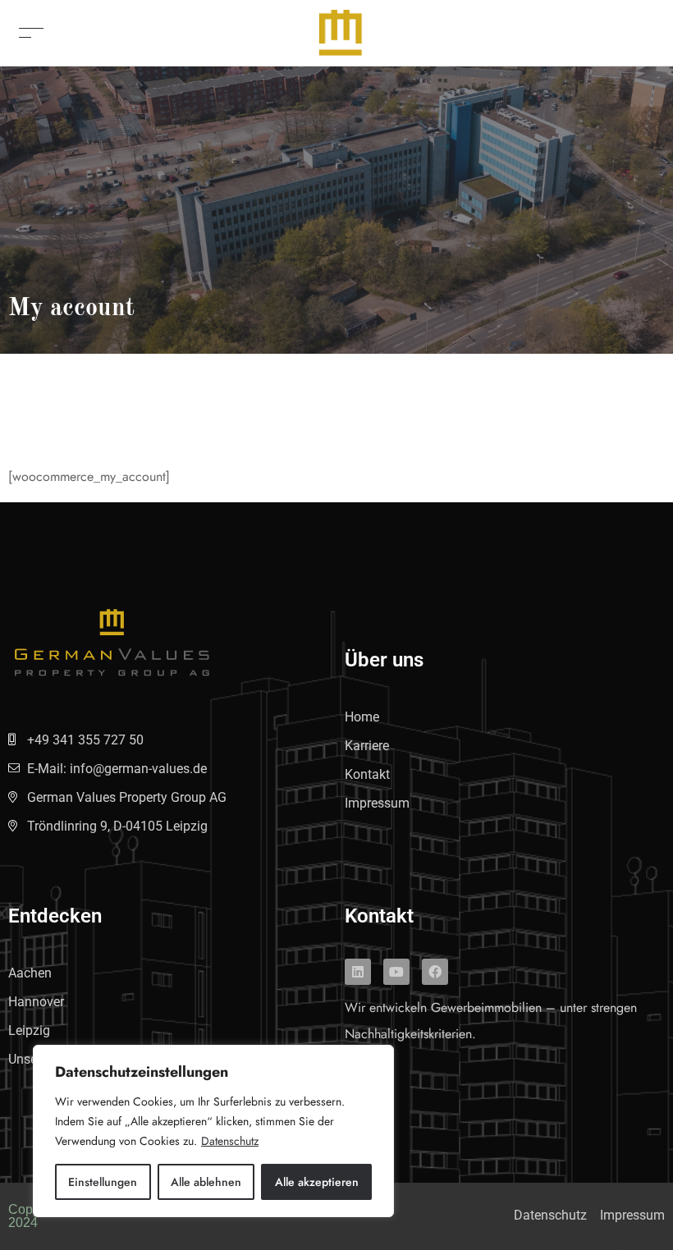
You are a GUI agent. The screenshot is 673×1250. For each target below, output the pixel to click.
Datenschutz (230, 1141)
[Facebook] (435, 972)
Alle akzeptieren (317, 1182)
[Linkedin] (358, 972)
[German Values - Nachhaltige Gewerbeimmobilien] (340, 31)
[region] (213, 1131)
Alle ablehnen (206, 1182)
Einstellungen (102, 1182)
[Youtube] (396, 972)
